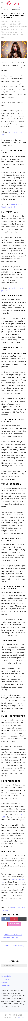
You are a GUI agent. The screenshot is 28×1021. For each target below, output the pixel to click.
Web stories (5, 985)
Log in (21, 1018)
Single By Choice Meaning (14, 946)
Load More (14, 924)
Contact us (5, 979)
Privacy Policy (6, 976)
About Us (4, 982)
